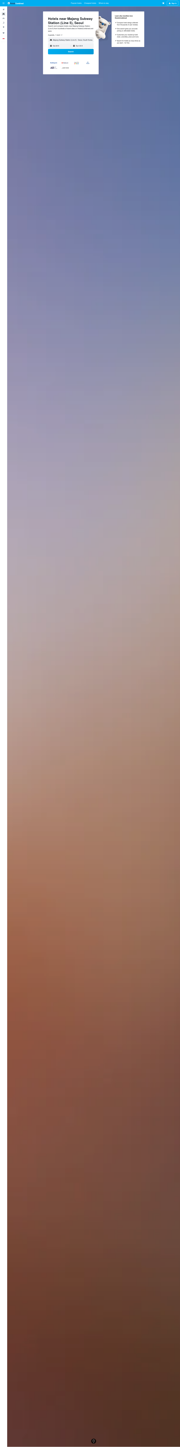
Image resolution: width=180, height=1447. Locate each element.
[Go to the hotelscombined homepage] (16, 3)
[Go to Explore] (3, 27)
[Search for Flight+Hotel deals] (3, 23)
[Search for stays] (3, 14)
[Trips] (3, 33)
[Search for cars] (3, 18)
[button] (3, 3)
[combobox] (55, 35)
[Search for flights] (3, 9)
